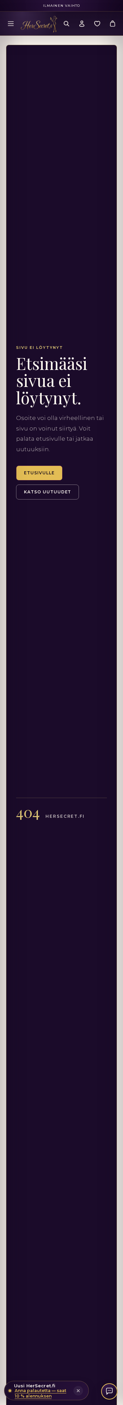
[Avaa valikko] (10, 23)
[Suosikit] (97, 23)
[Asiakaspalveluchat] (109, 1391)
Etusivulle (39, 472)
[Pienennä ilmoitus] (78, 1390)
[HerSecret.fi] (39, 24)
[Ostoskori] (112, 23)
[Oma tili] (81, 23)
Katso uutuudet (47, 491)
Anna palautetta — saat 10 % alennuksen (40, 1393)
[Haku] (66, 23)
